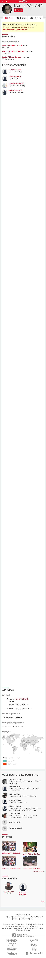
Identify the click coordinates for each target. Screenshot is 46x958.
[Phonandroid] (34, 953)
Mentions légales (29, 928)
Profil (11, 18)
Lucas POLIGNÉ (14, 813)
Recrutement (23, 926)
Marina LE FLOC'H (15, 90)
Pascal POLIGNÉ (15, 800)
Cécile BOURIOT (15, 77)
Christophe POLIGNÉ (23, 894)
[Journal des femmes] (12, 940)
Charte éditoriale (26, 924)
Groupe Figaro (39, 928)
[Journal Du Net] (12, 944)
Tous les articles (10, 926)
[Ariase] (12, 953)
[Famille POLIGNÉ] (4, 828)
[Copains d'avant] (12, 949)
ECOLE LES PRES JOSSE (12, 45)
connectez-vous (24, 27)
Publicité (34, 924)
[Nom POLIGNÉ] (4, 822)
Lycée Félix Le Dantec (11, 57)
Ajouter (19, 10)
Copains (37, 18)
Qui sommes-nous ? (9, 924)
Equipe (18, 924)
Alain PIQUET (9, 892)
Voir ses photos (38, 871)
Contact (40, 924)
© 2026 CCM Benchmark (23, 930)
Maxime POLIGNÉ (15, 779)
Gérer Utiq (20, 928)
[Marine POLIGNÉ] (7, 9)
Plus (42, 902)
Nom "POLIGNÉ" (15, 822)
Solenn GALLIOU (15, 70)
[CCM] (34, 940)
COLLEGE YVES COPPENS (13, 51)
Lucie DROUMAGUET (16, 83)
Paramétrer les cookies (9, 928)
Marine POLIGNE (15, 786)
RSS (16, 926)
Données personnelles (34, 926)
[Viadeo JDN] (34, 949)
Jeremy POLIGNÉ (15, 806)
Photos (23, 18)
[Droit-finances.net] (34, 945)
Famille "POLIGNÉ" (15, 828)
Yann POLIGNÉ (14, 794)
